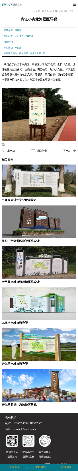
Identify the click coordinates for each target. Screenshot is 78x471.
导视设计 (63, 11)
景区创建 (24, 467)
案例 (54, 11)
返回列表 (42, 150)
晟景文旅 (46, 11)
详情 (71, 11)
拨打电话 (40, 467)
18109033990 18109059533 (28, 423)
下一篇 (67, 150)
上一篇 (11, 150)
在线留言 (66, 467)
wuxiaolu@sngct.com (25, 429)
